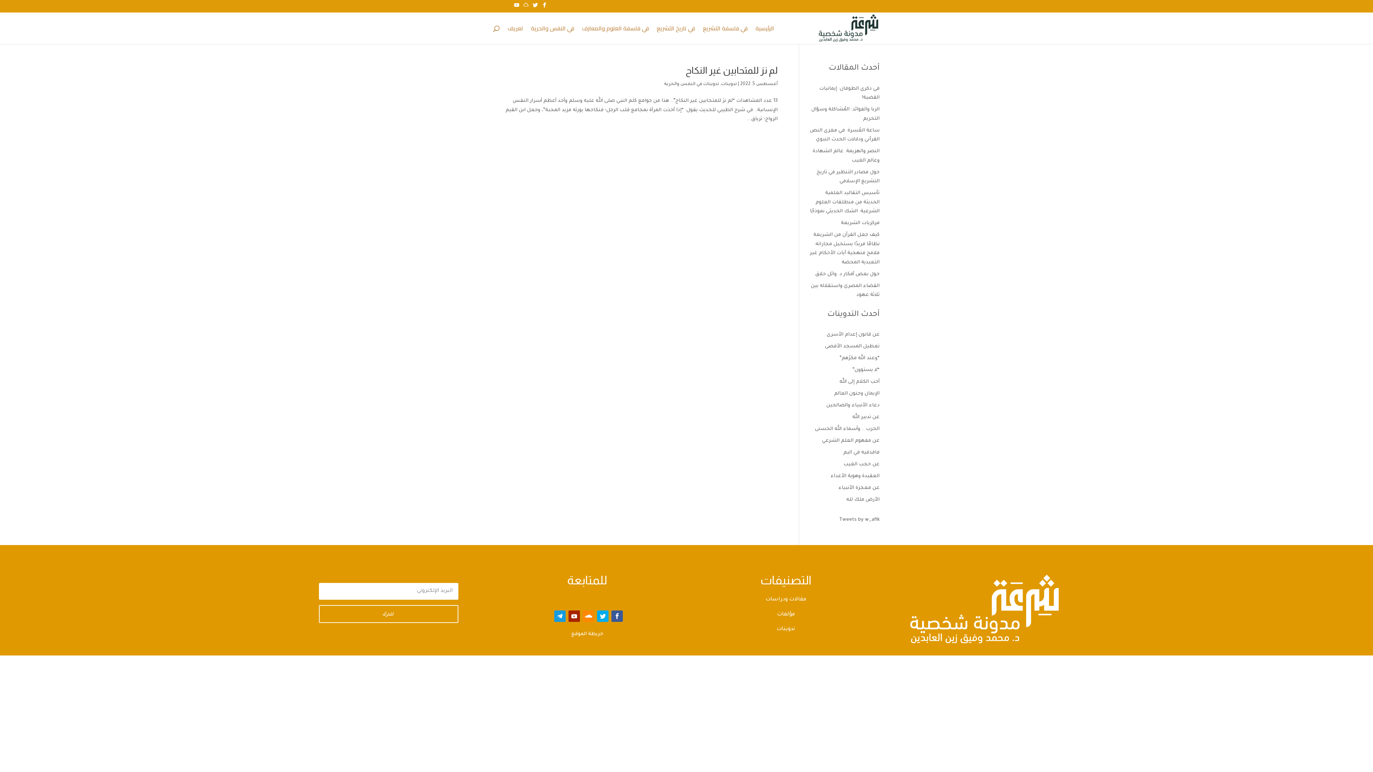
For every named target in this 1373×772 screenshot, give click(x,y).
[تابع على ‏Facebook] (617, 616)
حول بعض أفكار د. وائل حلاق (847, 274)
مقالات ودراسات (786, 600)
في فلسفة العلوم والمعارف (615, 30)
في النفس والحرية (552, 30)
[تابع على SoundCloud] (588, 616)
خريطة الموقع (587, 634)
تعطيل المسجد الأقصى (852, 346)
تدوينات (729, 84)
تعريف (515, 30)
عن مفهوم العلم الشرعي (851, 441)
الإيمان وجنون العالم (857, 393)
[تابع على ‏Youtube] (574, 616)
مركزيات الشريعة (860, 223)
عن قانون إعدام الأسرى (853, 334)
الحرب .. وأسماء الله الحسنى (847, 429)
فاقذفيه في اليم (861, 452)
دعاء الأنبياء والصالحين (853, 405)
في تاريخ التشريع (676, 30)
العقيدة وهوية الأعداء (855, 476)
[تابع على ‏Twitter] (603, 616)
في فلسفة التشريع (725, 30)
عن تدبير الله (866, 417)
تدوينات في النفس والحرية (691, 84)
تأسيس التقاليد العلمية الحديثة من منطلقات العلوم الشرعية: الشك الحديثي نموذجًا (845, 202)
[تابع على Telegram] (560, 616)
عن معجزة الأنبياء (859, 488)
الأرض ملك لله (863, 500)
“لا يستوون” (866, 370)
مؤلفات (786, 615)
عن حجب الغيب (861, 464)
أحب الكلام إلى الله (860, 382)
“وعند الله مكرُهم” (860, 358)
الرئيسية (765, 30)
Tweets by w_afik (859, 520)
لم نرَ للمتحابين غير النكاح (732, 70)
